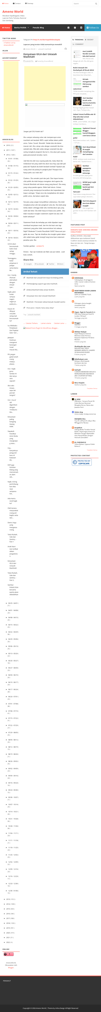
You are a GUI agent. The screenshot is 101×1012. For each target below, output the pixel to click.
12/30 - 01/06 (13, 891)
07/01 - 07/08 (13, 704)
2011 (8, 150)
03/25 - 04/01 (13, 603)
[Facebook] (68, 27)
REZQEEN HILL (80, 419)
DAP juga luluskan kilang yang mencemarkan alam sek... (13, 471)
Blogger (11, 967)
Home (6, 3)
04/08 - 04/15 (13, 617)
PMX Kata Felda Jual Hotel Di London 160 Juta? (84, 315)
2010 (8, 145)
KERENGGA (79, 278)
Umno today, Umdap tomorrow (85, 414)
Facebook (40, 264)
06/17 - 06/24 (13, 689)
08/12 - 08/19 (13, 747)
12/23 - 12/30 (13, 883)
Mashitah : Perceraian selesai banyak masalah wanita (46, 302)
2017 (8, 918)
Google (29, 264)
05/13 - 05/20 (13, 653)
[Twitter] (81, 27)
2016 (8, 914)
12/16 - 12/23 (13, 876)
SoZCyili (78, 370)
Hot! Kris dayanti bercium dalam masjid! (89, 203)
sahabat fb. (40, 246)
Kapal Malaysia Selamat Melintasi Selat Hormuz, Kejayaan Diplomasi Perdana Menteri (84, 337)
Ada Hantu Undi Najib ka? (12, 500)
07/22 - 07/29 (13, 725)
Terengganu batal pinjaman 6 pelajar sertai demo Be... (13, 264)
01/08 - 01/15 (13, 166)
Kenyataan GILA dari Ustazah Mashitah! (12, 564)
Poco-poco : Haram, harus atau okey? (40, 308)
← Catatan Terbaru (30, 323)
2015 (8, 909)
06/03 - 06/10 (13, 675)
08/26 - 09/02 (13, 761)
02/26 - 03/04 (13, 216)
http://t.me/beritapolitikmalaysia (46, 40)
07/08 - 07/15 (13, 711)
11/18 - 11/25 (13, 847)
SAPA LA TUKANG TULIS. (83, 294)
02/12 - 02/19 (13, 202)
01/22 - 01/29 (13, 180)
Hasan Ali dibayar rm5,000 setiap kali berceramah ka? (13, 315)
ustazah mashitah (34, 314)
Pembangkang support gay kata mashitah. (42, 284)
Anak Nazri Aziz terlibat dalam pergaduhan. (13, 551)
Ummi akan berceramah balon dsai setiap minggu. (13, 249)
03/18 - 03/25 (13, 238)
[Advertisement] (11, 98)
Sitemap (30, 3)
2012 (8, 155)
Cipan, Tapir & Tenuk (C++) (85, 312)
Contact (18, 3)
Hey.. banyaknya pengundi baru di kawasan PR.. (13, 454)
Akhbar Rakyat (80, 332)
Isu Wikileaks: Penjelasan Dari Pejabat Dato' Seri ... (13, 329)
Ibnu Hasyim (79, 383)
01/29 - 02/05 (13, 187)
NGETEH (77, 325)
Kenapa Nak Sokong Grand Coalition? (84, 231)
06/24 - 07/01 (13, 696)
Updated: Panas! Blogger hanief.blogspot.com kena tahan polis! (84, 133)
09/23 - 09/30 (13, 790)
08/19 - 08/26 (13, 754)
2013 (8, 899)
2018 (8, 923)
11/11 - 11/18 (13, 840)
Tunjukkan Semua (92, 388)
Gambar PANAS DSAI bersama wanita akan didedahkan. (13, 591)
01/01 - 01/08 (13, 158)
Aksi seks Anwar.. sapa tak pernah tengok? (12, 390)
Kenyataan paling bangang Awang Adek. (12, 422)
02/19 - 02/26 (13, 209)
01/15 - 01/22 (13, 173)
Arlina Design (60, 1008)
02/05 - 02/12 (13, 194)
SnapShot (78, 428)
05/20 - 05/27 (13, 661)
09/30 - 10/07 (13, 797)
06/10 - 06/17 (13, 682)
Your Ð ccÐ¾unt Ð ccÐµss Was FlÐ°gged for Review (85, 422)
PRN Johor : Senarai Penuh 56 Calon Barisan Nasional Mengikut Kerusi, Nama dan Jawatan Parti (84, 404)
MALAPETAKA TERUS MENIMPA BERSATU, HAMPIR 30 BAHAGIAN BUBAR (85, 350)
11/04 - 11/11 (13, 833)
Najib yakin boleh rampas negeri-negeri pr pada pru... (12, 298)
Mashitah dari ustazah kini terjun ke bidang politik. (45, 278)
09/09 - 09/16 (13, 776)
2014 (8, 904)
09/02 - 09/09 (13, 768)
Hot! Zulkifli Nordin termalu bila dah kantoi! (89, 53)
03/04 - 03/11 (13, 223)
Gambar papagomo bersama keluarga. (87, 169)
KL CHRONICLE (80, 442)
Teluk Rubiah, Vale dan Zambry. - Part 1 (12, 538)
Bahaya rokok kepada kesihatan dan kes (82, 362)
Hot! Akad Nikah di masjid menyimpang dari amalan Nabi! (84, 152)
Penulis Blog (38, 27)
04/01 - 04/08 (13, 610)
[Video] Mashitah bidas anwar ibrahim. (41, 290)
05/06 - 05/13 (13, 646)
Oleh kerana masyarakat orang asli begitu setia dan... (13, 513)
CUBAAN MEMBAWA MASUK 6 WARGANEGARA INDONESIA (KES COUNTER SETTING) (85, 374)
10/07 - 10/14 (13, 804)
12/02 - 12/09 (13, 862)
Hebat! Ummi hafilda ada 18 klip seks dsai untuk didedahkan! (84, 116)
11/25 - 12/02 (13, 855)
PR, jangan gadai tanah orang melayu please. (13, 359)
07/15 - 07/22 (13, 718)
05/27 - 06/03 (13, 668)
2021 (8, 937)
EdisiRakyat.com (81, 359)
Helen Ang (79, 412)
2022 (8, 942)
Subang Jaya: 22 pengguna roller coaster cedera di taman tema (85, 282)
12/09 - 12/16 (13, 869)
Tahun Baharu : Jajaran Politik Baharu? (85, 445)
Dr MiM (77, 399)
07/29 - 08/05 (13, 732)
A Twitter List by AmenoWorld (9, 44)
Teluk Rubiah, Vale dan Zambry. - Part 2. (12, 576)
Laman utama (46, 323)
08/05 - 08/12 (13, 740)
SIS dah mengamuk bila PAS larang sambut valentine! (84, 84)
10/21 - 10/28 (13, 819)
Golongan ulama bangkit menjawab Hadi (83, 304)
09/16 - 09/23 (13, 783)
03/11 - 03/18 (13, 230)
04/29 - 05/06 (13, 639)
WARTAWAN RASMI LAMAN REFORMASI (85, 292)
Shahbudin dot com (82, 346)
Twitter (51, 264)
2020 (8, 933)
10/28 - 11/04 (13, 826)
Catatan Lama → (60, 323)
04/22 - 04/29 (13, 632)
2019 (8, 928)
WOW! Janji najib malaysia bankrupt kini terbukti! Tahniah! (84, 187)
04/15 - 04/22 (13, 625)
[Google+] (75, 27)
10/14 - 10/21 (13, 811)
